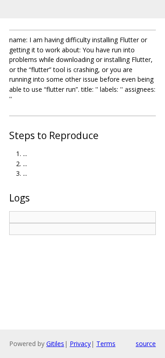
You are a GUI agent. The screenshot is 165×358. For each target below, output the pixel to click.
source (146, 343)
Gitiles (55, 343)
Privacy (80, 343)
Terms (106, 343)
